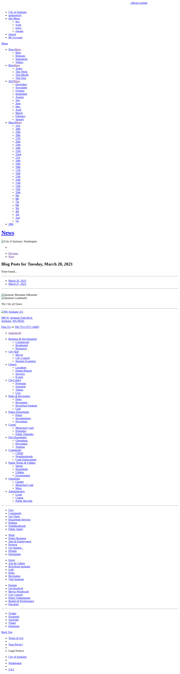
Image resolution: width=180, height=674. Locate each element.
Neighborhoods (24, 456)
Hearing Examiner (25, 361)
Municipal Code (24, 484)
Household (21, 469)
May (18, 106)
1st (17, 220)
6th (17, 205)
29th (17, 132)
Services (20, 373)
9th (17, 195)
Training (20, 446)
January (19, 119)
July (17, 100)
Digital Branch (23, 370)
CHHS (19, 453)
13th (17, 182)
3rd (17, 214)
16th (17, 173)
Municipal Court (24, 427)
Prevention (21, 421)
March (19, 112)
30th (17, 128)
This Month (21, 74)
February (20, 116)
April (18, 109)
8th (17, 198)
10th (17, 192)
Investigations (23, 418)
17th (17, 170)
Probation (20, 431)
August (19, 97)
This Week (21, 71)
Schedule (20, 386)
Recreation (21, 402)
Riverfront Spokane (26, 405)
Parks (18, 399)
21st (17, 157)
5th (17, 208)
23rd (18, 151)
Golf (18, 408)
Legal (18, 494)
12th (17, 186)
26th (17, 141)
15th (17, 176)
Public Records (23, 500)
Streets (19, 465)
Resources (21, 348)
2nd (17, 217)
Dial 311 (6, 326)
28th (17, 135)
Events (19, 377)
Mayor (19, 354)
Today (18, 68)
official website (139, 2)
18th (17, 166)
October (19, 90)
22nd (18, 154)
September (21, 93)
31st (17, 125)
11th (17, 189)
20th (17, 160)
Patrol (18, 415)
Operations (21, 440)
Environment (22, 475)
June (18, 103)
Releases (20, 55)
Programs (20, 383)
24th (17, 147)
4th (17, 211)
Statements (21, 59)
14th (17, 179)
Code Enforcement (25, 459)
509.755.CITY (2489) (27, 326)
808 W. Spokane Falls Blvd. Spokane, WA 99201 (17, 319)
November (21, 87)
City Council (22, 357)
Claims (19, 497)
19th (17, 163)
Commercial (22, 342)
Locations (20, 367)
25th (17, 144)
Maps (18, 488)
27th (17, 138)
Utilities (19, 472)
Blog (18, 52)
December (21, 84)
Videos (19, 62)
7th (17, 201)
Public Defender (24, 434)
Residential (21, 345)
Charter (19, 481)
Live (18, 392)
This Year (20, 78)
